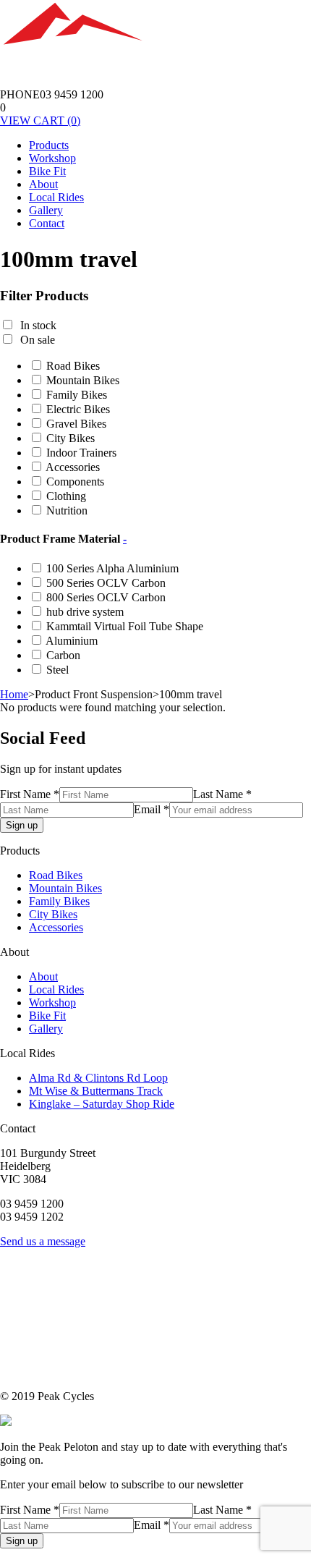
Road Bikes (73, 366)
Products (49, 145)
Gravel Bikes (76, 423)
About (43, 184)
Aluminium (72, 641)
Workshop (52, 158)
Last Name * (222, 794)
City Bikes (70, 438)
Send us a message (42, 1241)
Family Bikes (76, 395)
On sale (37, 340)
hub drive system (85, 612)
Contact (46, 223)
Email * (151, 809)
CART (40, 120)
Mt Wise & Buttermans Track (96, 1091)
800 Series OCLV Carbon (106, 597)
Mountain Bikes (82, 380)
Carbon (63, 655)
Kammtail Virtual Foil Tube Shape (124, 626)
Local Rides (56, 197)
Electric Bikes (78, 409)
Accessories (73, 467)
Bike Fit (47, 171)
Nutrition (67, 510)
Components (75, 481)
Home (14, 694)
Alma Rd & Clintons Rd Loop (98, 1078)
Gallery (46, 210)
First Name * (29, 794)
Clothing (66, 496)
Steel (57, 670)
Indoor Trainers (81, 452)
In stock (38, 325)
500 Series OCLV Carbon (106, 583)
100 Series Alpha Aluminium (112, 568)
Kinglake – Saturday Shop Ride (101, 1104)
